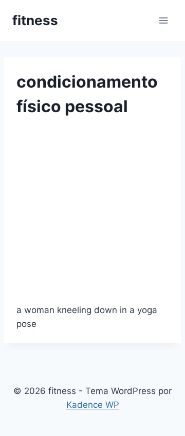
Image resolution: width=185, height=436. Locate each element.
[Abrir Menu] (163, 20)
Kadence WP (92, 405)
